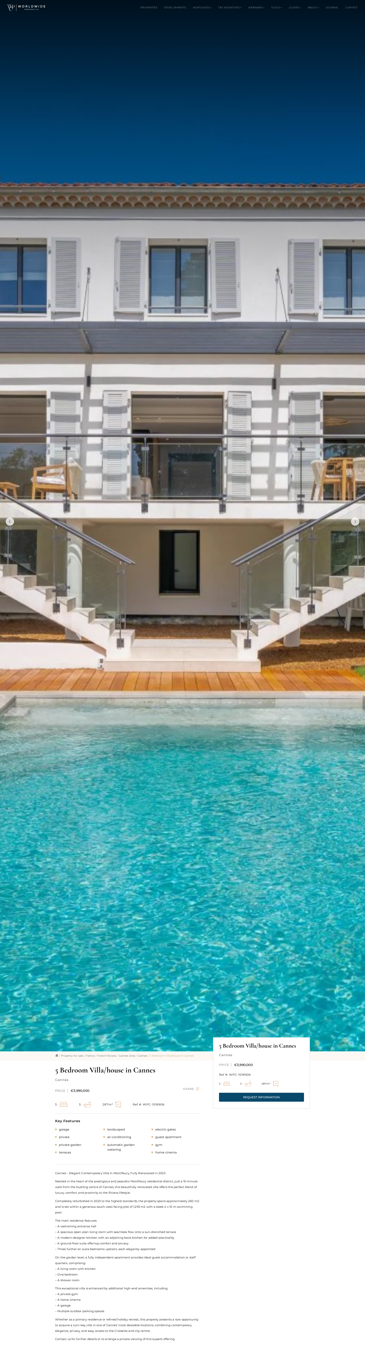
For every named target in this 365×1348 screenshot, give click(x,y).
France (90, 1055)
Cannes (142, 1055)
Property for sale (72, 1055)
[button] (261, 1097)
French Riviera (106, 1055)
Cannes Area (127, 1055)
